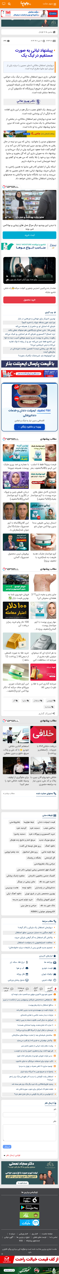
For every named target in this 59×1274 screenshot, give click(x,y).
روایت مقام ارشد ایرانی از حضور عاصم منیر (37, 1045)
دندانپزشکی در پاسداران (45, 887)
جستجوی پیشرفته (33, 1240)
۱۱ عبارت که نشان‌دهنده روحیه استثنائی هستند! (35, 1025)
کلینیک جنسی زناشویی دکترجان (41, 876)
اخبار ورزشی (23, 1233)
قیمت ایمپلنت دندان (46, 822)
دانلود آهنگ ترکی (14, 893)
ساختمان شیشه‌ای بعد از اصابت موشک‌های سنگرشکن (32, 1035)
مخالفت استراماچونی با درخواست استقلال (34, 942)
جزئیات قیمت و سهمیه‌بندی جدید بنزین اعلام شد (34, 1010)
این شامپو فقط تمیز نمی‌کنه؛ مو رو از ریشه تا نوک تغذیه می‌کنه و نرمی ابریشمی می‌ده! (32, 343)
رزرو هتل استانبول (30, 852)
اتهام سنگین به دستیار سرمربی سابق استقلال (33, 932)
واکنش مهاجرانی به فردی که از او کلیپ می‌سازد (34, 1040)
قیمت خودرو (47, 968)
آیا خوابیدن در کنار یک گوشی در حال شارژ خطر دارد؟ (33, 1094)
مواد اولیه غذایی (48, 852)
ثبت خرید (30, 235)
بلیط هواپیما (29, 822)
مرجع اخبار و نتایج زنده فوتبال (22, 840)
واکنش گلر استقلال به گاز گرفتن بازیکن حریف (33, 937)
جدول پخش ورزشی (16, 980)
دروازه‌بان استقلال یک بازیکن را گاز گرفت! (35, 927)
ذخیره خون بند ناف (47, 882)
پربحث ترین (6, 989)
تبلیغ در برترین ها (23, 1237)
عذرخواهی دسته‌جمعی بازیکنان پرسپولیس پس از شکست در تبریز (27, 999)
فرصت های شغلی (39, 1237)
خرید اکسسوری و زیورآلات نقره (42, 834)
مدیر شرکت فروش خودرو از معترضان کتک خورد (34, 1056)
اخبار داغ (36, 989)
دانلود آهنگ (50, 846)
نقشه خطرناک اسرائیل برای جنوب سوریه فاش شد (34, 1089)
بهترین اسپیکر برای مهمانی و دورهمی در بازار (36, 318)
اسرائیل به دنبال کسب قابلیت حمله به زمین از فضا (34, 1020)
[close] (2, 1254)
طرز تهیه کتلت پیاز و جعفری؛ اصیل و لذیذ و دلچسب (33, 1051)
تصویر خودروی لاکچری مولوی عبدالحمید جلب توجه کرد (31, 994)
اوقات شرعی (47, 980)
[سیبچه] (29, 1200)
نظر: (54, 1121)
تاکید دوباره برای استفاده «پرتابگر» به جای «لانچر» (34, 1061)
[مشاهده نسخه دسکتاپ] (3, 4)
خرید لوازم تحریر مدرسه (23, 899)
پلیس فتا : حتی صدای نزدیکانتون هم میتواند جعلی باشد (31, 330)
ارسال (7, 1147)
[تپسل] (4, 186)
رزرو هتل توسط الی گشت (30, 846)
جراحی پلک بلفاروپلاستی (44, 864)
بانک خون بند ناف (47, 905)
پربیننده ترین (21, 989)
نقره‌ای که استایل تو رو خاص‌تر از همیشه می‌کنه (35, 326)
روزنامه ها (48, 962)
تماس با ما (54, 1237)
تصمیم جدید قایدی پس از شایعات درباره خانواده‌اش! (30, 947)
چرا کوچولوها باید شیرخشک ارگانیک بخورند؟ (36, 355)
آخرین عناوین (50, 989)
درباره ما (12, 1233)
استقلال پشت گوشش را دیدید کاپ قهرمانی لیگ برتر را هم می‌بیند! (31, 1078)
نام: (54, 1109)
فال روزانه (21, 974)
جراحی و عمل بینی (28, 905)
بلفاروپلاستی (15, 822)
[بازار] (29, 1215)
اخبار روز (35, 1233)
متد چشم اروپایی (12, 852)
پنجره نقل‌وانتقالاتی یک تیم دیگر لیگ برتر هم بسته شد (32, 1084)
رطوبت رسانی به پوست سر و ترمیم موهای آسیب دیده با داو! (29, 337)
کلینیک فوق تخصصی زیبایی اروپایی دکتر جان (36, 870)
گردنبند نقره (21, 828)
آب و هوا (21, 968)
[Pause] (6, 217)
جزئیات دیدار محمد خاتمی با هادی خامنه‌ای (37, 1015)
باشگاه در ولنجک (34, 858)
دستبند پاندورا (19, 834)
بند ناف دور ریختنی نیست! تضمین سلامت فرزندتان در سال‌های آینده (32, 350)
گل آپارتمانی (50, 858)
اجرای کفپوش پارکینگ (45, 899)
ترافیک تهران (47, 974)
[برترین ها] (26, 3)
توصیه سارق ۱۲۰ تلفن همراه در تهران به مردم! (35, 1066)
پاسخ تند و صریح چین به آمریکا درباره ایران (36, 1071)
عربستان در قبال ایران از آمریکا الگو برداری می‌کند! (34, 1030)
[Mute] (10, 217)
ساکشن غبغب (49, 828)
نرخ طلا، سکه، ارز (17, 962)
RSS (21, 1240)
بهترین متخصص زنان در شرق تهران (40, 893)
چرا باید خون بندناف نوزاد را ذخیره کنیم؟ (38, 322)
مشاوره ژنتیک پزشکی (16, 876)
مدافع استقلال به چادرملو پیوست (40, 1005)
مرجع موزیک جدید (47, 840)
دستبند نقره (35, 828)
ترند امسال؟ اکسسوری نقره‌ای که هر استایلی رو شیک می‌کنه (30, 334)
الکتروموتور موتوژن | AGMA (43, 911)
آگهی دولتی (8, 1237)
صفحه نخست (47, 1233)
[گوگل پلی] (29, 1208)
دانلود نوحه (26, 887)
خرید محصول (29, 300)
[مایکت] (29, 1223)
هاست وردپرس (12, 887)
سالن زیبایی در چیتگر (26, 882)
